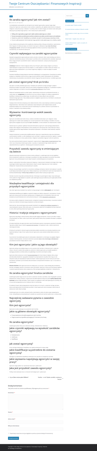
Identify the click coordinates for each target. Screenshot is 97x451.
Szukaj (87, 16)
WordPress (19, 448)
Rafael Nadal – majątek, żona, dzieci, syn (75, 39)
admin (21, 22)
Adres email (11, 419)
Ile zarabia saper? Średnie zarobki (73, 25)
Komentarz (11, 392)
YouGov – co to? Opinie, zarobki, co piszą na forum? (49, 378)
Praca (11, 16)
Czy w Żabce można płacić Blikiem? (19, 377)
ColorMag (11, 448)
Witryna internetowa (13, 426)
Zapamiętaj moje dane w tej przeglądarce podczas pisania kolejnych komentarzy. (31, 433)
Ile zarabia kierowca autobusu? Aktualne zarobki (76, 29)
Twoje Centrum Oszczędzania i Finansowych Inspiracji (45, 3)
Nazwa (10, 412)
